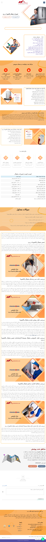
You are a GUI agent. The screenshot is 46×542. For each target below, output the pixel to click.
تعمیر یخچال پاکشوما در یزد (38, 40)
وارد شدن (4, 485)
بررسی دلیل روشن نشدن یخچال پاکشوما (35, 48)
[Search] (2, 2)
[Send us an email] (3, 537)
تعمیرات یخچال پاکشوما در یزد (37, 38)
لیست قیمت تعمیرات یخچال (38, 42)
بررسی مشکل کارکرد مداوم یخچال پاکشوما (35, 52)
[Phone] (42, 539)
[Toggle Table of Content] (42, 37)
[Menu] (44, 2)
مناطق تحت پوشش (39, 53)
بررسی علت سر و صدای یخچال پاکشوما (35, 47)
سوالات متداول (40, 44)
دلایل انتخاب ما (40, 41)
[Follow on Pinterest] (2, 537)
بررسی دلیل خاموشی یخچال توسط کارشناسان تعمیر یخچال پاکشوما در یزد (34, 50)
